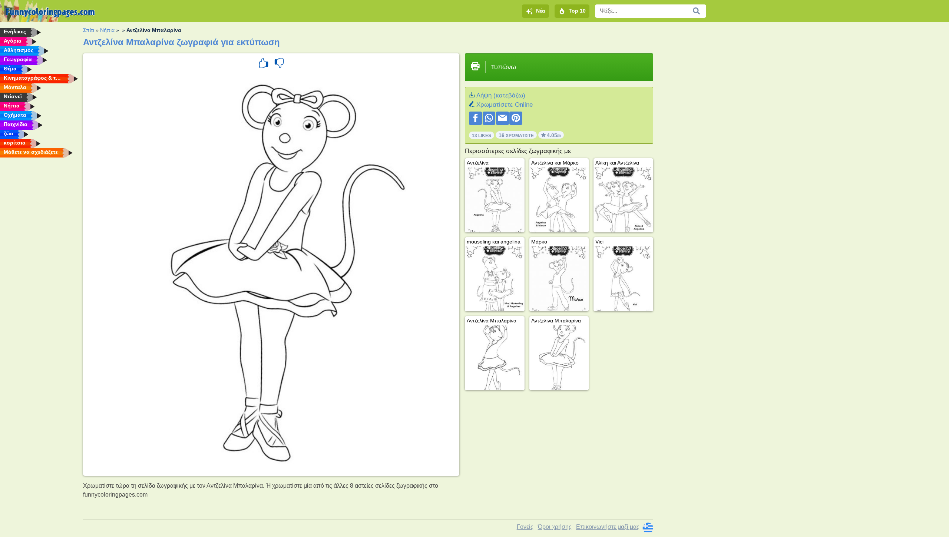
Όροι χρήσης (555, 527)
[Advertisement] (714, 141)
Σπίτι (88, 30)
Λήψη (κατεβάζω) (500, 95)
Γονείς (525, 527)
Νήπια (107, 30)
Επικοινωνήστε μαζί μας (607, 527)
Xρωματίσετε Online (504, 104)
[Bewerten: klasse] (263, 64)
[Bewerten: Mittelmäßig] (279, 64)
